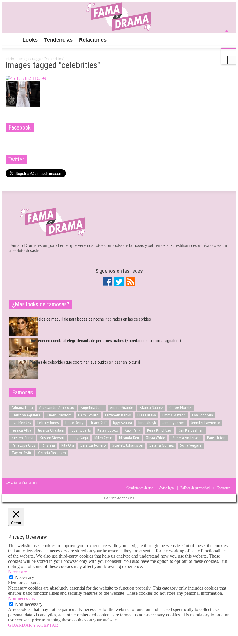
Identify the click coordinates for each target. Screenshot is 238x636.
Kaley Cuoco (107, 430)
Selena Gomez (161, 445)
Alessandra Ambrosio (56, 407)
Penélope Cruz (23, 445)
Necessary (24, 577)
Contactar (223, 488)
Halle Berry (74, 422)
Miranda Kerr (129, 437)
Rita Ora (67, 445)
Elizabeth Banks (118, 415)
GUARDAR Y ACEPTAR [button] (33, 625)
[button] (226, 39)
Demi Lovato (88, 415)
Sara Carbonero (93, 445)
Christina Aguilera (26, 415)
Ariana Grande (121, 407)
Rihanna (48, 445)
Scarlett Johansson (127, 445)
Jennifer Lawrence (205, 422)
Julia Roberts (81, 430)
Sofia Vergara (190, 445)
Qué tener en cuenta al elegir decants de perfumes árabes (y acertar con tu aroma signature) (105, 340)
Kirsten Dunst (22, 437)
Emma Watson (174, 415)
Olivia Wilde (155, 437)
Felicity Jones (48, 422)
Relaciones (93, 40)
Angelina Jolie (92, 407)
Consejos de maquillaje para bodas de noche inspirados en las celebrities (90, 319)
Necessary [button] (17, 571)
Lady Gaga (79, 437)
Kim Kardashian (190, 430)
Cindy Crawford (59, 415)
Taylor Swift (21, 452)
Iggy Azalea (122, 422)
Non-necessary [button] (21, 598)
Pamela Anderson (186, 437)
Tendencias (58, 40)
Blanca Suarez (151, 407)
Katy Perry (133, 430)
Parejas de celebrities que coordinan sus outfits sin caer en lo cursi (85, 362)
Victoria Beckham (52, 452)
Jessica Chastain (51, 430)
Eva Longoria (202, 415)
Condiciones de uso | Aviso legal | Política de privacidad (168, 488)
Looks (30, 40)
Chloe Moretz (180, 407)
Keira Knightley (159, 430)
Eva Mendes (21, 422)
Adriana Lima (22, 407)
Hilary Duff (98, 422)
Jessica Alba (21, 430)
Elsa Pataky (146, 415)
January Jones (173, 422)
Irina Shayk (147, 422)
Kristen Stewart (52, 437)
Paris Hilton (216, 437)
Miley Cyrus (103, 437)
